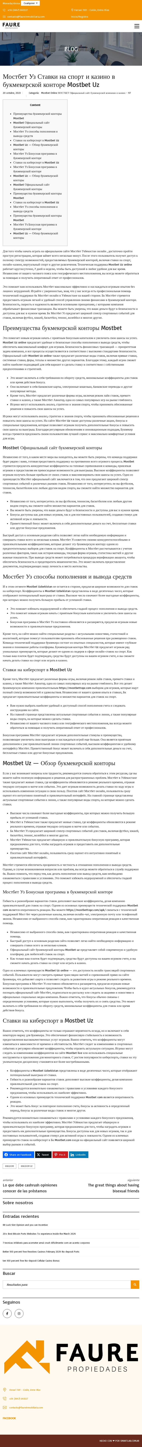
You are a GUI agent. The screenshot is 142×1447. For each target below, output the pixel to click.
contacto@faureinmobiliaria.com (25, 16)
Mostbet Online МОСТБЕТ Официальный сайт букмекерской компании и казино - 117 (86, 92)
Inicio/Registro (79, 16)
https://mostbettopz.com (75, 688)
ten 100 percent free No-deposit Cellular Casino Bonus (31, 1260)
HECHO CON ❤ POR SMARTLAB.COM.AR (119, 1440)
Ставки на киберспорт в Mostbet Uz (36, 140)
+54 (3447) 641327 (17, 9)
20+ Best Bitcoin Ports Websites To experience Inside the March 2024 (39, 1233)
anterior (30, 1185)
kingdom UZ (27, 1166)
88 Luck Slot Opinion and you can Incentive (25, 1224)
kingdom (9, 1166)
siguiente (113, 1185)
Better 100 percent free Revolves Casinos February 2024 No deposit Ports (41, 1251)
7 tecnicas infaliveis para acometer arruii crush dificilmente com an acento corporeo (46, 1242)
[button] (30, 3)
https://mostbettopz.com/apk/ (86, 910)
